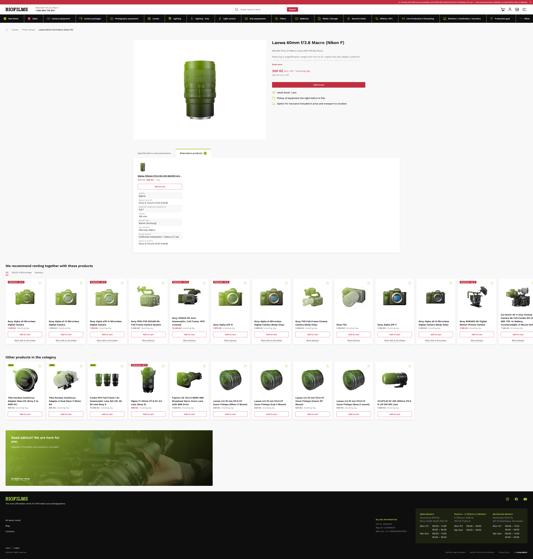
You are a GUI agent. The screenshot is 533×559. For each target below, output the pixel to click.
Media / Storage (330, 18)
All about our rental (20, 478)
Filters (283, 18)
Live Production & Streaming (420, 18)
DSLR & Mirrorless (22, 272)
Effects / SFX (386, 18)
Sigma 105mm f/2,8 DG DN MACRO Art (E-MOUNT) (160, 176)
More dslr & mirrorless (25, 340)
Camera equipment (61, 18)
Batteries (304, 18)
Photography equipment (126, 18)
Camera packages (92, 18)
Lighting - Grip (202, 18)
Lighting (177, 18)
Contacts (10, 531)
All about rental (13, 520)
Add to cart (318, 85)
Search (292, 9)
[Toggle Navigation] (524, 9)
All (7, 272)
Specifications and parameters (154, 153)
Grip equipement (258, 18)
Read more (277, 64)
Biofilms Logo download (455, 552)
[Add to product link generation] (40, 283)
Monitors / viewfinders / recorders (464, 18)
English (17, 548)
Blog (7, 526)
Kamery (39, 272)
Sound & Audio (359, 18)
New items (13, 18)
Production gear (502, 18)
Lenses (156, 18)
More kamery (148, 340)
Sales (34, 18)
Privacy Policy (504, 552)
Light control (229, 18)
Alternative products (193, 153)
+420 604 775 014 (45, 10)
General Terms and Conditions (482, 552)
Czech (8, 548)
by (520, 552)
